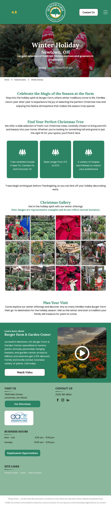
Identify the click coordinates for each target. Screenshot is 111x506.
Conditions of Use (51, 499)
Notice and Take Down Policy (70, 499)
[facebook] (58, 400)
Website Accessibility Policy (93, 499)
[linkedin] (68, 400)
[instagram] (63, 400)
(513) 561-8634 (64, 394)
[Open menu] (105, 12)
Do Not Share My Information (32, 499)
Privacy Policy (13, 499)
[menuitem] (12, 473)
